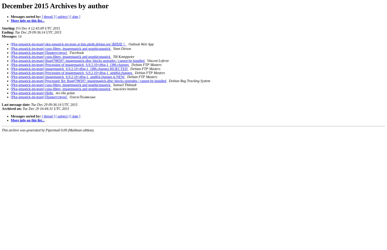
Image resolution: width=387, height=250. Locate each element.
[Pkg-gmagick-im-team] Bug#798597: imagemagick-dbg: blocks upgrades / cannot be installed (78, 61)
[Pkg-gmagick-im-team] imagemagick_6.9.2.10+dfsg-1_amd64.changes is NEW (68, 77)
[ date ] (75, 17)
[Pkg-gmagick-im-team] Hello (32, 93)
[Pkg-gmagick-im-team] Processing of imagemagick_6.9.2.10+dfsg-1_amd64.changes (72, 73)
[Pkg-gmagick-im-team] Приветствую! (39, 53)
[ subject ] (62, 17)
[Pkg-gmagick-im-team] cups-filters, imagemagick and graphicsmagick (61, 49)
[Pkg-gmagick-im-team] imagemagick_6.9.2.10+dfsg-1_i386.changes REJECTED (70, 69)
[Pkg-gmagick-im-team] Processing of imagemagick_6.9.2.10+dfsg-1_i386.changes (70, 65)
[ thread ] (48, 17)
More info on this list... (28, 21)
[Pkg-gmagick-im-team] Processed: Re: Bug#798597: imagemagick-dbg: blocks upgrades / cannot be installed (89, 81)
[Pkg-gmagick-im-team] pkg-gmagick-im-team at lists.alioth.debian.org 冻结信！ (69, 44)
